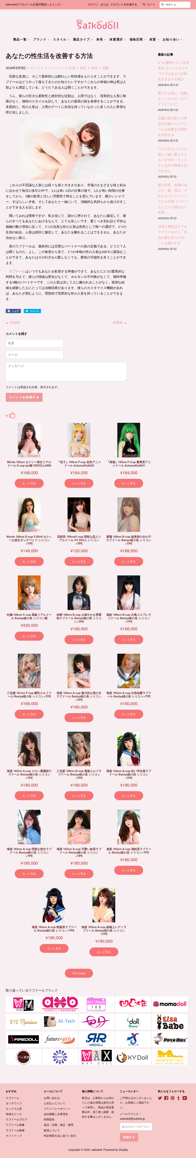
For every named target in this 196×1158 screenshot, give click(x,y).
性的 (94, 68)
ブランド (40, 39)
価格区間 (137, 39)
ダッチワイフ (14, 1103)
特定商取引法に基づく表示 (60, 1135)
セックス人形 (14, 1108)
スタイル (60, 39)
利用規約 (49, 1119)
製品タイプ (82, 39)
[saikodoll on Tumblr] (178, 1098)
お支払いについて (54, 1103)
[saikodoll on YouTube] (185, 1098)
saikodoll (96, 1149)
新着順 (118, 322)
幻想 (72, 68)
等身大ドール (14, 1114)
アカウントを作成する (123, 5)
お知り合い (171, 39)
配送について (52, 1130)
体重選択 (116, 39)
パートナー (56, 68)
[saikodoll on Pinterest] (172, 1098)
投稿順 (15, 322)
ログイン (93, 5)
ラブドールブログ (16, 1119)
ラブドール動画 (15, 1130)
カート (151, 5)
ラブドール (17, 271)
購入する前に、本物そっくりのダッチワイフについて (172, 98)
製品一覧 (20, 39)
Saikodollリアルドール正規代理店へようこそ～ (34, 5)
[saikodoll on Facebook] (166, 1098)
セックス (36, 68)
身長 (100, 39)
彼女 (83, 68)
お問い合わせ (52, 1098)
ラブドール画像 (15, 1124)
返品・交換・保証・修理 (58, 1124)
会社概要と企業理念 (56, 1114)
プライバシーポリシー (57, 1108)
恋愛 (105, 68)
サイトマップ (14, 1135)
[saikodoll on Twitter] (160, 1098)
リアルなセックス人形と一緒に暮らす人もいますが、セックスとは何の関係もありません (172, 160)
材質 (153, 39)
